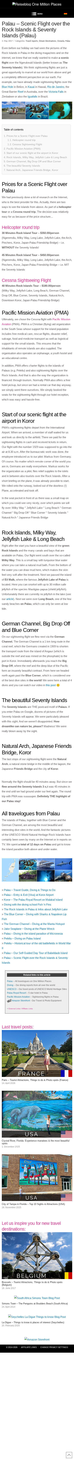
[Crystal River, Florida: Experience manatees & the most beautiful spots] (37, 1135)
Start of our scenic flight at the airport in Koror (32, 153)
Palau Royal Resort (16, 993)
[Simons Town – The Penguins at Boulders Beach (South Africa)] (37, 1298)
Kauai (31, 86)
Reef (20, 91)
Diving (10, 985)
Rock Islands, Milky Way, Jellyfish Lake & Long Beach (36, 157)
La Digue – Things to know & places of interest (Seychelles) (33, 1322)
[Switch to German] (65, 13)
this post (51, 685)
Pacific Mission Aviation (18, 997)
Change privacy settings (54, 1347)
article (9, 598)
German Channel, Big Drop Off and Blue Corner (33, 161)
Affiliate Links (29, 1347)
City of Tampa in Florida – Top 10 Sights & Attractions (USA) (33, 1204)
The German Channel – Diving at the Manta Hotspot (34, 923)
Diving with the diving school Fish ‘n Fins (27, 904)
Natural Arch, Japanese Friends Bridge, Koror (32, 170)
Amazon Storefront (21, 1000)
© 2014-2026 (11, 1347)
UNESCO (11, 989)
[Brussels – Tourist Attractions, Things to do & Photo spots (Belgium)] (37, 1276)
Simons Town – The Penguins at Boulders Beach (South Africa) (35, 1303)
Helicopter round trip (24, 140)
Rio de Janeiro (55, 86)
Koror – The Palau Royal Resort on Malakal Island (33, 899)
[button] (37, 14)
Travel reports (32, 41)
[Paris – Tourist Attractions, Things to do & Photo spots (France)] (37, 1074)
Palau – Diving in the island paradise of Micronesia (33, 933)
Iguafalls (32, 96)
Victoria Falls (56, 91)
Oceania (60, 41)
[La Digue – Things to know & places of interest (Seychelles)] (37, 1316)
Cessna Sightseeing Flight (27, 144)
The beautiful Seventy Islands (23, 165)
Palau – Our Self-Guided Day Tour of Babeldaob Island (36, 952)
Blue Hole (7, 86)
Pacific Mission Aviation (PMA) (23, 148)
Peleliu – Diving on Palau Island (22, 938)
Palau (67, 41)
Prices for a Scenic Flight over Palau (27, 135)
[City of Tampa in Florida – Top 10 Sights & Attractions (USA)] (37, 1198)
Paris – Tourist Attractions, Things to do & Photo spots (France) (35, 1080)
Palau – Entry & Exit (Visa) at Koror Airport (29, 894)
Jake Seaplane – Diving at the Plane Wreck (29, 928)
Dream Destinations (47, 41)
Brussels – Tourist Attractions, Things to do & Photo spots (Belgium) (32, 1283)
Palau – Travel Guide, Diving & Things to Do (29, 889)
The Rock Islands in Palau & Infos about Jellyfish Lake (36, 909)
